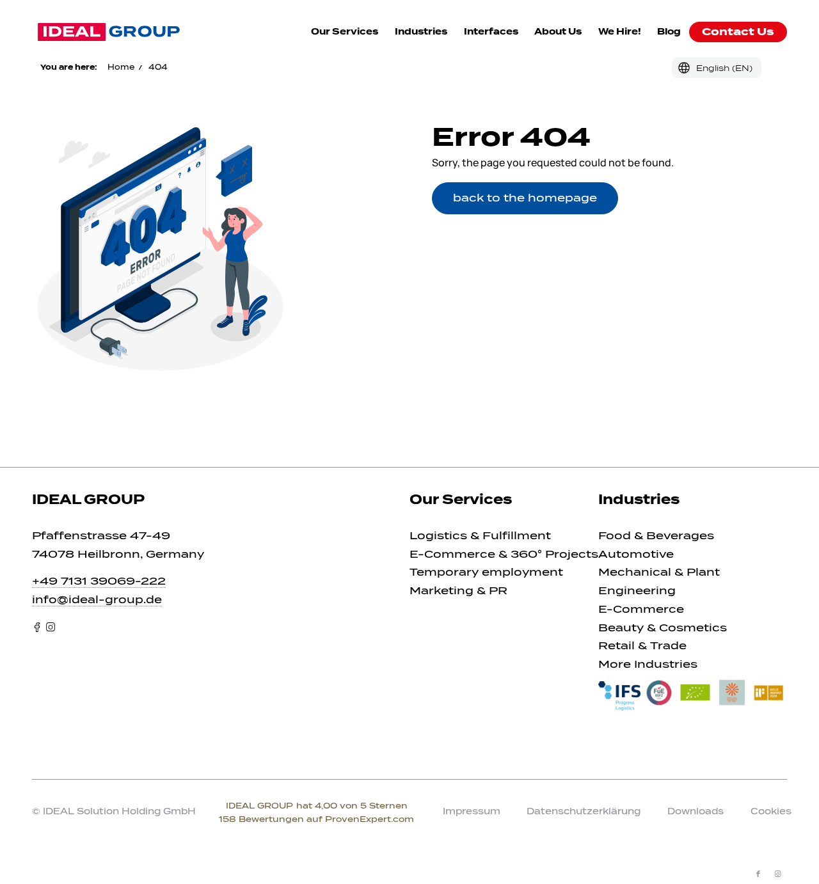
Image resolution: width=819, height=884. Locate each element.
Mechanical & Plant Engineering (659, 581)
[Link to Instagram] (777, 873)
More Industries (647, 664)
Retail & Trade (642, 646)
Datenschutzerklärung (583, 811)
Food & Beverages (656, 536)
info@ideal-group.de (97, 600)
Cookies (771, 811)
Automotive (636, 554)
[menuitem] (344, 32)
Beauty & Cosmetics (662, 628)
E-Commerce (641, 609)
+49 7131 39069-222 (99, 581)
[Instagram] (50, 627)
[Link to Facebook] (758, 873)
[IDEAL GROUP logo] (109, 32)
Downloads (695, 811)
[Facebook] (37, 627)
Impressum (471, 811)
